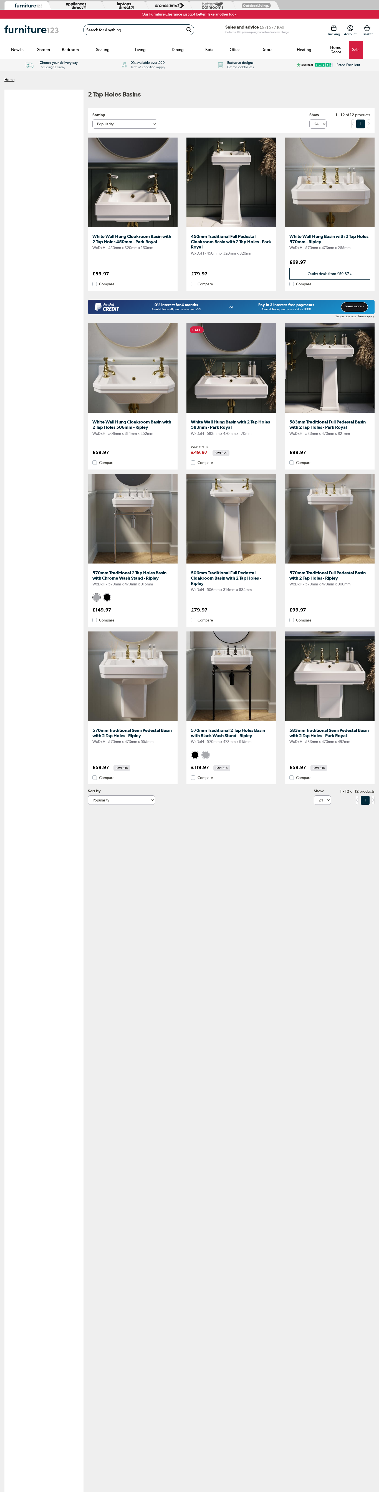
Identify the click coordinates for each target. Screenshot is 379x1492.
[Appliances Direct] (75, 5)
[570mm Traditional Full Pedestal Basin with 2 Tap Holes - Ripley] (330, 563)
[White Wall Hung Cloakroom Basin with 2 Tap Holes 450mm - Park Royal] (133, 227)
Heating (304, 49)
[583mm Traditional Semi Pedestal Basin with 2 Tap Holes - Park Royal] (330, 721)
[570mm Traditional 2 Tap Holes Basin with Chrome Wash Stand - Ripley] (133, 563)
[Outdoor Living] (255, 5)
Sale (356, 49)
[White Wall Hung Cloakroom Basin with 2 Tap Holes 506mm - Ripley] (133, 412)
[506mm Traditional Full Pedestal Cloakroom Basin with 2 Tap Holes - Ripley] (231, 563)
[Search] (189, 30)
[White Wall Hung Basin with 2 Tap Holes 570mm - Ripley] (330, 227)
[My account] (350, 28)
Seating (103, 49)
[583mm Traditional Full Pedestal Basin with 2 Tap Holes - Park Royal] (330, 412)
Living (140, 49)
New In (17, 49)
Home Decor (335, 49)
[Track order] (334, 28)
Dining (178, 49)
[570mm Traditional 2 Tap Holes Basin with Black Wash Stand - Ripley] (231, 721)
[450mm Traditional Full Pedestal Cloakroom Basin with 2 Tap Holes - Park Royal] (231, 227)
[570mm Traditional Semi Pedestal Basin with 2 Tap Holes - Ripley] (133, 721)
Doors (266, 49)
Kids (209, 49)
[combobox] (139, 30)
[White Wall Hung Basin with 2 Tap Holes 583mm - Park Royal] (231, 412)
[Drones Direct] (168, 5)
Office (235, 49)
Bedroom (70, 49)
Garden (43, 49)
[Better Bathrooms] (211, 5)
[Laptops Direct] (124, 5)
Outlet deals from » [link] (330, 273)
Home (9, 79)
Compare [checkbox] (106, 284)
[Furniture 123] (27, 5)
